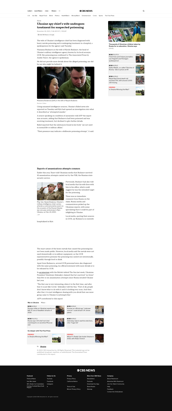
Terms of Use (71, 386)
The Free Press (109, 16)
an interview (44, 272)
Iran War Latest (31, 381)
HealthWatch (65, 16)
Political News (31, 378)
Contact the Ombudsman (115, 391)
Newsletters (91, 378)
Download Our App (93, 384)
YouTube (49, 378)
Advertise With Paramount (115, 381)
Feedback (110, 389)
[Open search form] (143, 11)
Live (46, 11)
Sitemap (89, 389)
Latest (30, 11)
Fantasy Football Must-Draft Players (35, 386)
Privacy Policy (71, 378)
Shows (54, 11)
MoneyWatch (76, 16)
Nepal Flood (43, 16)
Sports (101, 16)
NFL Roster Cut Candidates (35, 384)
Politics (57, 16)
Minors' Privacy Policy (73, 389)
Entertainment (86, 16)
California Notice (72, 381)
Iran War (34, 16)
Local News (38, 11)
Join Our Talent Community (115, 384)
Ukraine (43, 347)
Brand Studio (91, 386)
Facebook (50, 381)
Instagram (50, 384)
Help (108, 386)
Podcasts (90, 381)
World (51, 16)
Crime (95, 16)
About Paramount (112, 378)
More (43, 303)
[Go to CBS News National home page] (86, 11)
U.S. (29, 16)
